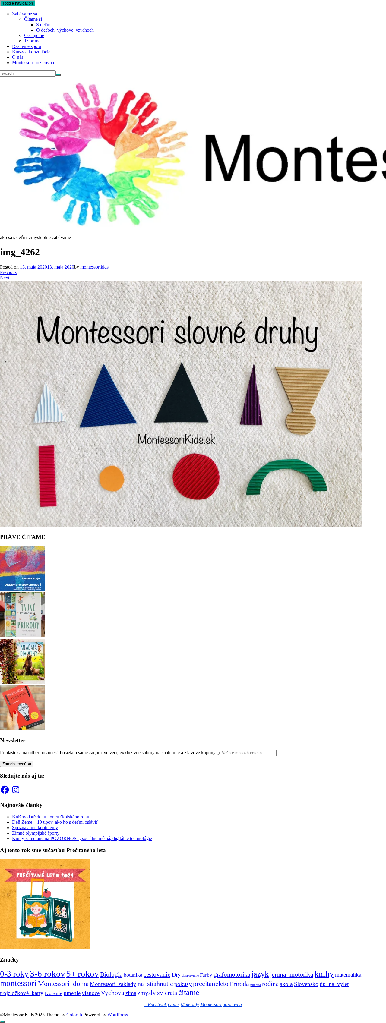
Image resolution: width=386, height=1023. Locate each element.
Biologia (111, 974)
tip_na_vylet (334, 984)
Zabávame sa (24, 13)
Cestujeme (34, 35)
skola (286, 984)
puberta (255, 985)
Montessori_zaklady (113, 984)
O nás (17, 57)
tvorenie (53, 993)
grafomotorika (232, 974)
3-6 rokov (47, 973)
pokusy (183, 984)
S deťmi (44, 24)
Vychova (112, 992)
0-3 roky (14, 973)
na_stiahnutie (155, 983)
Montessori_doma (63, 983)
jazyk (260, 974)
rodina (270, 983)
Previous (8, 272)
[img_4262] (181, 525)
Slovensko (306, 984)
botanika (133, 975)
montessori (18, 983)
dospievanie (190, 975)
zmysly (147, 993)
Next (4, 277)
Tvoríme (32, 40)
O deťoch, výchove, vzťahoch (65, 30)
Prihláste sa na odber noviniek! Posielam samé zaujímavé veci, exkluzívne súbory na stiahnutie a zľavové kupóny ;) (110, 752)
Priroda (239, 983)
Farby (206, 975)
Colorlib (74, 1014)
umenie (72, 993)
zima (130, 993)
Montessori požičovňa (33, 62)
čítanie (188, 992)
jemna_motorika (291, 974)
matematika (348, 974)
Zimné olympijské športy (35, 833)
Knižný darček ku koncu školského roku (50, 816)
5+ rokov (82, 973)
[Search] (58, 75)
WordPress (117, 1014)
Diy (176, 974)
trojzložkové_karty (21, 993)
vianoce (91, 993)
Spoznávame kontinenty (35, 827)
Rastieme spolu (26, 46)
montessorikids (94, 266)
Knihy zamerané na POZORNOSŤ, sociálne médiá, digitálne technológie (82, 838)
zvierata (167, 992)
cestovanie (157, 974)
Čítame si (33, 19)
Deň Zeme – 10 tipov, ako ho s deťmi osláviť (55, 822)
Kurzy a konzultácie (31, 51)
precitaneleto (211, 983)
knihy (324, 973)
